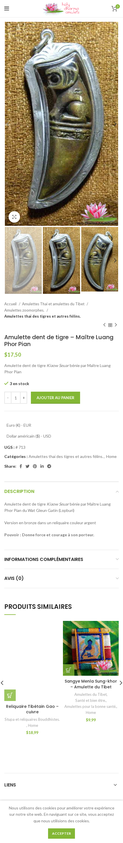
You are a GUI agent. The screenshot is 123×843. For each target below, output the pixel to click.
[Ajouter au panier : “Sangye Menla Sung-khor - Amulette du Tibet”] (68, 670)
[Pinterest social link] (35, 466)
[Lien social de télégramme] (49, 466)
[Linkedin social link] (42, 466)
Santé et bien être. (90, 700)
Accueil (10, 304)
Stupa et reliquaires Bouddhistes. (32, 719)
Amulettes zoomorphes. (24, 310)
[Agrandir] (14, 217)
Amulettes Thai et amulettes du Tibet (53, 304)
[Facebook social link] (21, 466)
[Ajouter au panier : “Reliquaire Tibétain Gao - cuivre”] (10, 695)
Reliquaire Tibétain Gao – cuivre (32, 709)
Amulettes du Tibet (90, 694)
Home (111, 456)
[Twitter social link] (27, 466)
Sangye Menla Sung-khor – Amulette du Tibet (91, 684)
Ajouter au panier (55, 397)
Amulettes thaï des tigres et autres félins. (42, 316)
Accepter (61, 833)
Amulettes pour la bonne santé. (90, 706)
